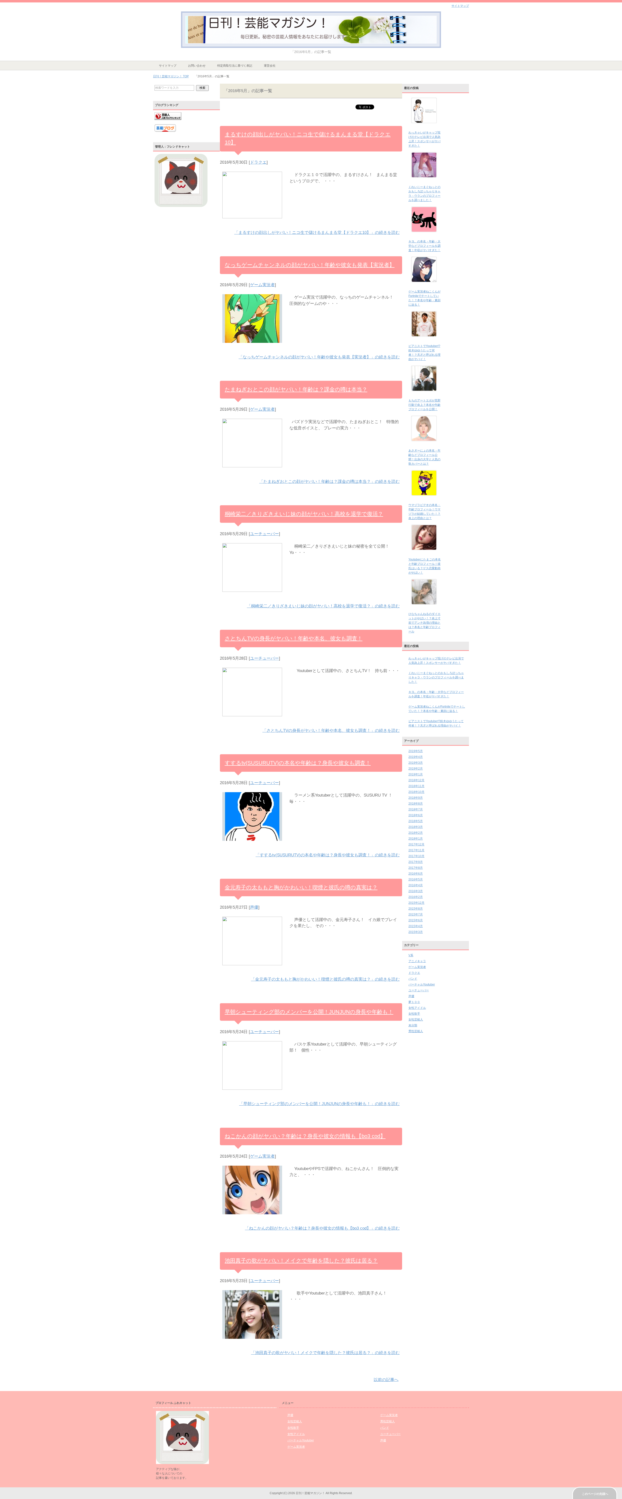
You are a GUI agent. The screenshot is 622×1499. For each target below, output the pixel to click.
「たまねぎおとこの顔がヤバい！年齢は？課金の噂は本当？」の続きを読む (329, 481)
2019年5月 (415, 751)
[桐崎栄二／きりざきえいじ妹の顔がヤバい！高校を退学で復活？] (252, 595)
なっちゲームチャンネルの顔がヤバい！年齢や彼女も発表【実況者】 (310, 265)
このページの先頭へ (595, 1494)
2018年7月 (415, 809)
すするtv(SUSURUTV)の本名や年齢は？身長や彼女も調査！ (298, 763)
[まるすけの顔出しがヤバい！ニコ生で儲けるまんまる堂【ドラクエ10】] (252, 221)
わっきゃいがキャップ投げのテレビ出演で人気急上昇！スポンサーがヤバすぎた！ (436, 661)
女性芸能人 (415, 1019)
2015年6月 (415, 920)
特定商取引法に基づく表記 (234, 65)
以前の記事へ (386, 1379)
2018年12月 (416, 780)
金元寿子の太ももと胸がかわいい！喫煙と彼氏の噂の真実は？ (301, 887)
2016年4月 (415, 885)
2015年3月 (415, 932)
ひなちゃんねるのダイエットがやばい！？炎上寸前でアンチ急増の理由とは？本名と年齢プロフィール (424, 622)
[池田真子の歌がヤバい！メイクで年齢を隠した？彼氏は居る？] (252, 1341)
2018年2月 (415, 832)
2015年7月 (415, 914)
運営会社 (270, 65)
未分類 (412, 1025)
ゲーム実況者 (262, 285)
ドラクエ (258, 162)
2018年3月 (415, 827)
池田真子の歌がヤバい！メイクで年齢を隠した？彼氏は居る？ (301, 1261)
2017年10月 (416, 856)
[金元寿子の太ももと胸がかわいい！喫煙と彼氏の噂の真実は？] (252, 968)
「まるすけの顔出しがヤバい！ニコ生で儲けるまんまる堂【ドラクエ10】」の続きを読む (317, 232)
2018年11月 (416, 786)
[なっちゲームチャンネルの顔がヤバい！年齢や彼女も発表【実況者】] (252, 346)
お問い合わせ (197, 65)
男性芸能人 (415, 1031)
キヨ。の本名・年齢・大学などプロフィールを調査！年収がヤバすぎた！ (424, 246)
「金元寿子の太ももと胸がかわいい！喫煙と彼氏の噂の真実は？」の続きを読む (325, 979)
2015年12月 (416, 903)
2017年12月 (416, 844)
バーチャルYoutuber (421, 984)
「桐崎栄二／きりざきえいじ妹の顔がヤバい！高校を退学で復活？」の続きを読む (323, 606)
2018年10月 (416, 792)
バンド (412, 978)
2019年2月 (415, 768)
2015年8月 (415, 908)
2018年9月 (415, 797)
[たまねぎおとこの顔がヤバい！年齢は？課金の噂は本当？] (252, 470)
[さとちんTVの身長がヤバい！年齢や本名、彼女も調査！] (252, 719)
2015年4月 (415, 926)
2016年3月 (415, 891)
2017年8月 (415, 867)
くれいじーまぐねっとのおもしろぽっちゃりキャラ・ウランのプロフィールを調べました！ (436, 677)
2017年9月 (415, 862)
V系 (410, 955)
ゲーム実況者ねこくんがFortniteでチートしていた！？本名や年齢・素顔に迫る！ (436, 709)
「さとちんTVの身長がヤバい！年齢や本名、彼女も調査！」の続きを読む (331, 730)
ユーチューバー (264, 534)
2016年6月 (415, 873)
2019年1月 (415, 774)
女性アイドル (417, 1008)
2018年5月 (415, 821)
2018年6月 (415, 815)
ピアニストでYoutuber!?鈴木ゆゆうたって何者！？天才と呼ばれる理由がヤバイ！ (436, 723)
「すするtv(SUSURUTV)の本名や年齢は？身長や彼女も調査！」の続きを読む (328, 855)
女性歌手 (414, 1013)
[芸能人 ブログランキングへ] (168, 122)
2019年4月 (415, 757)
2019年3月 (415, 762)
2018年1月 (415, 838)
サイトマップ (167, 65)
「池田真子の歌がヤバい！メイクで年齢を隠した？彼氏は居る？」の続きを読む (325, 1352)
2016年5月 (415, 879)
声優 (254, 907)
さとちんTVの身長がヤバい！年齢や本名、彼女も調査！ (294, 638)
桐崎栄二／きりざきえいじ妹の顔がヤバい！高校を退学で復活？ (304, 514)
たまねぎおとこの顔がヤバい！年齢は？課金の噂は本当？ (296, 389)
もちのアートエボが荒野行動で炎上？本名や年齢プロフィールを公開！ (424, 405)
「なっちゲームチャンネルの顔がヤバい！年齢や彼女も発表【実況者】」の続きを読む (319, 357)
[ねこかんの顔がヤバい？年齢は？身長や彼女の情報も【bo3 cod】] (252, 1217)
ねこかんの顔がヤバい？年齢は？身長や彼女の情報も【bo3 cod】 (305, 1136)
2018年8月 (415, 803)
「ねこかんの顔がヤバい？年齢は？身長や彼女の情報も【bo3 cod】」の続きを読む (322, 1228)
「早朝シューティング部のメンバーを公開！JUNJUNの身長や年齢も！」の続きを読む (319, 1103)
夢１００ (414, 1002)
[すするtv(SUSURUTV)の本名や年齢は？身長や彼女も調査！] (252, 844)
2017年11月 (416, 850)
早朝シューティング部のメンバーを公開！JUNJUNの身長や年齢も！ (309, 1012)
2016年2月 (415, 897)
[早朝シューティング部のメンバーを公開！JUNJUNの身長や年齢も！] (252, 1093)
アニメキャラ (417, 961)
